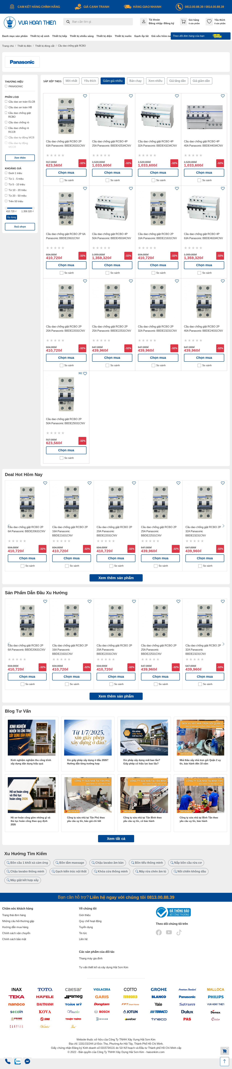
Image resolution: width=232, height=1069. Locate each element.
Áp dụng (11, 217)
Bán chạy (135, 80)
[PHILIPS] (215, 997)
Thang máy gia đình (90, 958)
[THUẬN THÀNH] (73, 1019)
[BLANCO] (158, 997)
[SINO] (45, 1019)
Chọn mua (66, 172)
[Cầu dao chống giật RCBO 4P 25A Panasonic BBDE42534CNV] (112, 116)
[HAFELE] (45, 997)
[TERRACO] (158, 1011)
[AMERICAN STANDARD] (187, 989)
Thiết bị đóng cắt (44, 45)
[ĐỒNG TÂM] (102, 1004)
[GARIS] (102, 997)
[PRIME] (16, 1019)
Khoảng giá (13, 168)
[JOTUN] (130, 1011)
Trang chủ (8, 45)
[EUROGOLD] (130, 997)
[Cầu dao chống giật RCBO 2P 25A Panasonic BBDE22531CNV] (112, 301)
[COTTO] (130, 989)
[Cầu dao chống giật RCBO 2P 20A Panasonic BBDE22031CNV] (66, 301)
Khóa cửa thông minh (112, 871)
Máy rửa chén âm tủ (152, 871)
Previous (8, 526)
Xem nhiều (155, 80)
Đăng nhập (155, 23)
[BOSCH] (102, 1012)
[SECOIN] (16, 1012)
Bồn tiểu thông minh (148, 862)
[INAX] (16, 989)
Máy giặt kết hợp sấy (24, 880)
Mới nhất (71, 80)
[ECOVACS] (102, 1019)
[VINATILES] (73, 1012)
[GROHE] (158, 989)
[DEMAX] (215, 1011)
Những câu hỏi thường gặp (18, 921)
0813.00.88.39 (194, 6)
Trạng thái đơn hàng (14, 915)
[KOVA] (45, 1011)
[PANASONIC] (187, 997)
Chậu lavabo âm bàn (109, 862)
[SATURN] (187, 1004)
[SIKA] (73, 1026)
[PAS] (187, 1019)
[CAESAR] (73, 989)
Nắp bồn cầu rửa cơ (187, 862)
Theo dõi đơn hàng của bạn (189, 35)
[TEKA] (16, 997)
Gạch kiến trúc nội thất (70, 871)
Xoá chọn (20, 226)
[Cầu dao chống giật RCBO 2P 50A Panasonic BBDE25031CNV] (66, 394)
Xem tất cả (116, 839)
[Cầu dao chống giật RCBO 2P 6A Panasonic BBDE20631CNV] (66, 209)
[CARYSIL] (16, 1026)
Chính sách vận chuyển (16, 933)
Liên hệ (83, 939)
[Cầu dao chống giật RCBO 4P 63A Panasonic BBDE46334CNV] (204, 209)
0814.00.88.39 (215, 6)
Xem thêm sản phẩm (116, 578)
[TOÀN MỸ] (73, 1004)
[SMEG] (73, 997)
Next (223, 526)
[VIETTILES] (45, 1026)
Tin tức (83, 933)
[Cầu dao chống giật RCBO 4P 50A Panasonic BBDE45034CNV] (112, 209)
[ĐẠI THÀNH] (45, 1004)
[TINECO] (158, 1019)
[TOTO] (45, 989)
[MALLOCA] (215, 989)
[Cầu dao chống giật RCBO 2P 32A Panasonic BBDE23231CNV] (158, 301)
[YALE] (158, 1004)
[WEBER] (130, 1019)
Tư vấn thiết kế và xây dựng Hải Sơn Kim (103, 967)
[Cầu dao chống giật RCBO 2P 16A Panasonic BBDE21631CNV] (158, 209)
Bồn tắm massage (71, 862)
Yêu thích (90, 80)
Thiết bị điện (24, 45)
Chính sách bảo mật (14, 939)
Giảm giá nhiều (113, 80)
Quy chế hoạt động (90, 921)
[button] (20, 158)
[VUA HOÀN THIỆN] (215, 1004)
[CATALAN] (215, 1019)
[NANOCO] (16, 1004)
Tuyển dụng (86, 927)
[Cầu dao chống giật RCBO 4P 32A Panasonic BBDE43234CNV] (158, 116)
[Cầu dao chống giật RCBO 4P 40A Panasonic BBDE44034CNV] (204, 116)
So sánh (69, 180)
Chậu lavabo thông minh (27, 871)
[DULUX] (187, 1011)
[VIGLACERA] (102, 989)
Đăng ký (169, 23)
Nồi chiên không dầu (191, 871)
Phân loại (12, 96)
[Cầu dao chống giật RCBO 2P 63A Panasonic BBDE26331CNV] (66, 116)
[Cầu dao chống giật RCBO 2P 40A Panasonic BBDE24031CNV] (204, 301)
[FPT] (130, 1004)
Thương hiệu (14, 81)
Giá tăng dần (177, 80)
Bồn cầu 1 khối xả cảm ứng (29, 862)
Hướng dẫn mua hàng (15, 927)
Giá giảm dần (201, 80)
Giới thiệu (84, 915)
